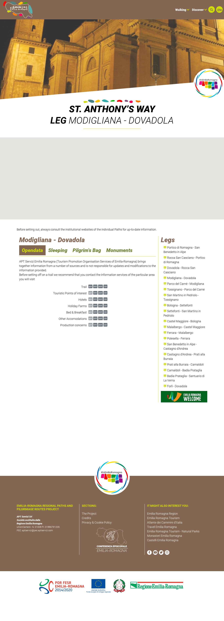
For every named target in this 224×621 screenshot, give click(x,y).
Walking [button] (181, 9)
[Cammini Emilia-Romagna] (16, 9)
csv (105, 286)
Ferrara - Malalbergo (179, 332)
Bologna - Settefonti (179, 305)
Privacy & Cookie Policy (97, 522)
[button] (211, 9)
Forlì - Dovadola (176, 386)
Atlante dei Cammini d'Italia (164, 522)
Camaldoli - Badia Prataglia (184, 370)
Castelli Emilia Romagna (162, 540)
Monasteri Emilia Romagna (164, 535)
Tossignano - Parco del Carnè (185, 289)
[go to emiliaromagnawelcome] (184, 396)
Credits (86, 518)
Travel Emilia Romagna (162, 527)
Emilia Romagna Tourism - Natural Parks (173, 531)
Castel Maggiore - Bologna (183, 321)
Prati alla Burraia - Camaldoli (185, 364)
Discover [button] (198, 9)
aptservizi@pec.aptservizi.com (37, 530)
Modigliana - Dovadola (181, 278)
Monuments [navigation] (119, 250)
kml (95, 286)
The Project (89, 513)
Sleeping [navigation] (57, 250)
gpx (90, 286)
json (100, 286)
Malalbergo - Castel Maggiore (185, 327)
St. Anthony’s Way (112, 109)
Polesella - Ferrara (178, 338)
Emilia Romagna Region (162, 513)
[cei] (112, 539)
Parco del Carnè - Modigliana (185, 283)
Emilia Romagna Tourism (163, 518)
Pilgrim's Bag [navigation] (87, 250)
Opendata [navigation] (32, 250)
